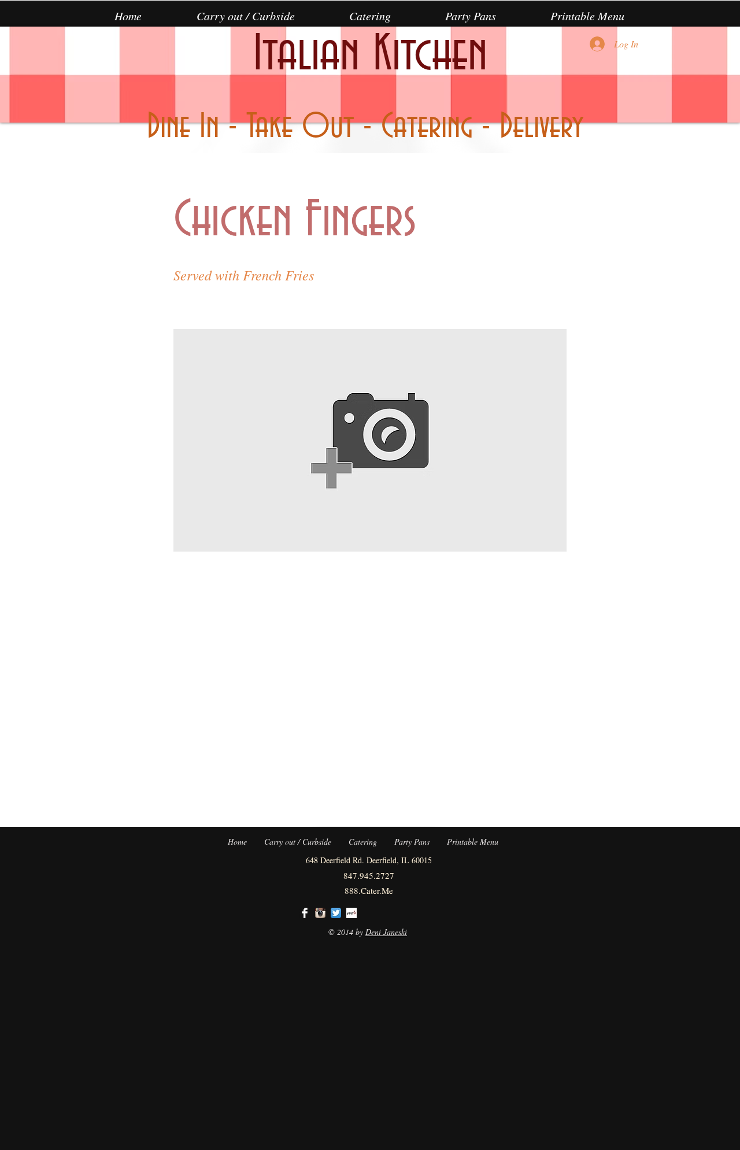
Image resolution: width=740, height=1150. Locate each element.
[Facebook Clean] (304, 913)
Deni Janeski (386, 931)
